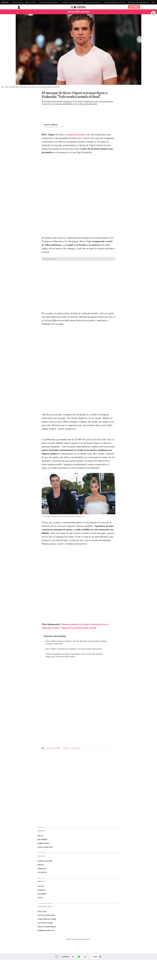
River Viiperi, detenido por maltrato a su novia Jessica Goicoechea (74, 649)
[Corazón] (78, 11)
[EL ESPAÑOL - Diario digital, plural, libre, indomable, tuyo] (78, 7)
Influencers (75, 748)
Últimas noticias (18, 2)
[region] (61, 112)
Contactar (42, 856)
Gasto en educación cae (93, 2)
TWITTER (41, 886)
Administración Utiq (46, 930)
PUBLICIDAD (42, 869)
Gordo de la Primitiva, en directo (49, 2)
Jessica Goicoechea (75, 134)
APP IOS (40, 836)
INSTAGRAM (42, 894)
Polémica (66, 748)
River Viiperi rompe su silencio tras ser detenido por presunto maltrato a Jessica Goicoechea (76, 642)
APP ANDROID (42, 840)
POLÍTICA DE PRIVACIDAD (46, 915)
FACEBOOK (41, 890)
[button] (73, 957)
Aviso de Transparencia (47, 927)
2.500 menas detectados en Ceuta (114, 2)
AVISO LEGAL (42, 911)
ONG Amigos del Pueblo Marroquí (138, 2)
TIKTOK (40, 898)
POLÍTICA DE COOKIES (45, 923)
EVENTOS (41, 865)
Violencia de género (53, 748)
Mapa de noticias (30, 2)
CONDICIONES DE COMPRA (47, 919)
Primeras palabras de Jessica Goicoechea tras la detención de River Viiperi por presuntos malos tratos (74, 655)
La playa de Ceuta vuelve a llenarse (72, 2)
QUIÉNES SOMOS (43, 843)
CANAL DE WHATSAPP (45, 847)
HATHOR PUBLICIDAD (45, 861)
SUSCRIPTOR (42, 872)
